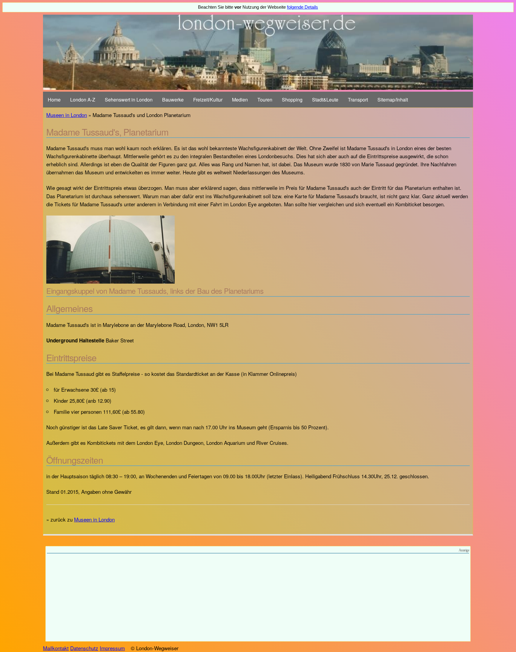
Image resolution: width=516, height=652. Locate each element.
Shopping (292, 99)
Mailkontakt (56, 648)
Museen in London (66, 115)
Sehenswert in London (129, 99)
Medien (240, 99)
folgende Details (302, 7)
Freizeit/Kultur (207, 99)
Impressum (112, 648)
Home (54, 99)
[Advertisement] (258, 598)
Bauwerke (173, 99)
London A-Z (82, 99)
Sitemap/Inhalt (392, 99)
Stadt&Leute (325, 99)
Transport (358, 99)
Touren (264, 99)
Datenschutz (84, 648)
